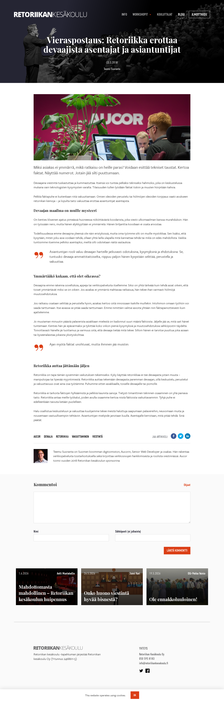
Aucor (37, 437)
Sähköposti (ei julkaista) (128, 531)
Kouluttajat (164, 14)
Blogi (181, 14)
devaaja (48, 437)
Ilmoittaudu (199, 14)
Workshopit (140, 14)
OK (135, 695)
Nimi (36, 531)
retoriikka (62, 437)
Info (124, 14)
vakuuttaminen (80, 437)
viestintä (97, 437)
